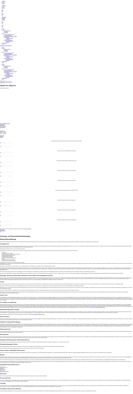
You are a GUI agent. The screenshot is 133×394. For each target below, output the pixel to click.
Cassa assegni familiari (8, 35)
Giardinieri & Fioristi (9, 38)
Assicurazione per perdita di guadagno (10, 36)
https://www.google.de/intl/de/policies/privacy (97, 307)
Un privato (6, 31)
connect (3, 2)
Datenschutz (2, 135)
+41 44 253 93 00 (3, 126)
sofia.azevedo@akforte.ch (4, 371)
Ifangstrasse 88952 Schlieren (2, 125)
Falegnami (8, 39)
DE (2, 9)
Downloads (3, 1)
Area (3, 33)
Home (3, 28)
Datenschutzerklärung (27, 228)
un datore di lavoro (7, 30)
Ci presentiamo (4, 42)
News (3, 43)
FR (2, 10)
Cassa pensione (6, 37)
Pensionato (6, 32)
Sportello (3, 6)
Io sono (3, 29)
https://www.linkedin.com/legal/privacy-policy (37, 314)
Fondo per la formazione (8, 40)
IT (2, 11)
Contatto (3, 3)
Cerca (1, 80)
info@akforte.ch (2, 127)
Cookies (1, 137)
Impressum (2, 136)
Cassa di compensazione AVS (9, 34)
